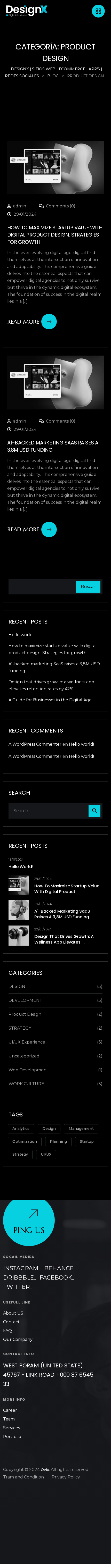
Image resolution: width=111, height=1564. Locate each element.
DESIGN (17, 986)
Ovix (45, 1469)
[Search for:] (55, 811)
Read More (23, 321)
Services (11, 1427)
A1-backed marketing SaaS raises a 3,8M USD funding (62, 914)
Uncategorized (24, 1056)
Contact (11, 1321)
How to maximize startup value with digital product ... (66, 889)
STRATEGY (20, 1028)
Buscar (88, 586)
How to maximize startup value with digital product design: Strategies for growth (54, 235)
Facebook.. (56, 1277)
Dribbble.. (19, 1277)
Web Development (28, 1069)
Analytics (20, 1128)
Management (81, 1128)
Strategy (20, 1154)
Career (10, 1410)
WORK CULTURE (26, 1083)
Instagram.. (22, 1268)
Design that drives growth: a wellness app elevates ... (64, 939)
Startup (87, 1141)
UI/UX (46, 1154)
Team (9, 1419)
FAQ (7, 1330)
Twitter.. (17, 1286)
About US (13, 1313)
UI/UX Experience (27, 1042)
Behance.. (60, 1268)
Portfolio (12, 1436)
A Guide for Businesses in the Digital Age (50, 699)
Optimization (24, 1141)
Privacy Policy (66, 1477)
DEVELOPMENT (25, 1000)
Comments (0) (60, 206)
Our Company (18, 1339)
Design (49, 1128)
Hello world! (21, 634)
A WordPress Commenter (35, 744)
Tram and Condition (23, 1477)
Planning (58, 1141)
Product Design (25, 1014)
